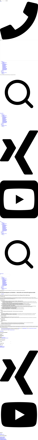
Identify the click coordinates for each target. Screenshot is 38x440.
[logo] (0, 1)
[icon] (19, 177)
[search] (19, 112)
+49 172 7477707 (3, 337)
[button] (5, 341)
